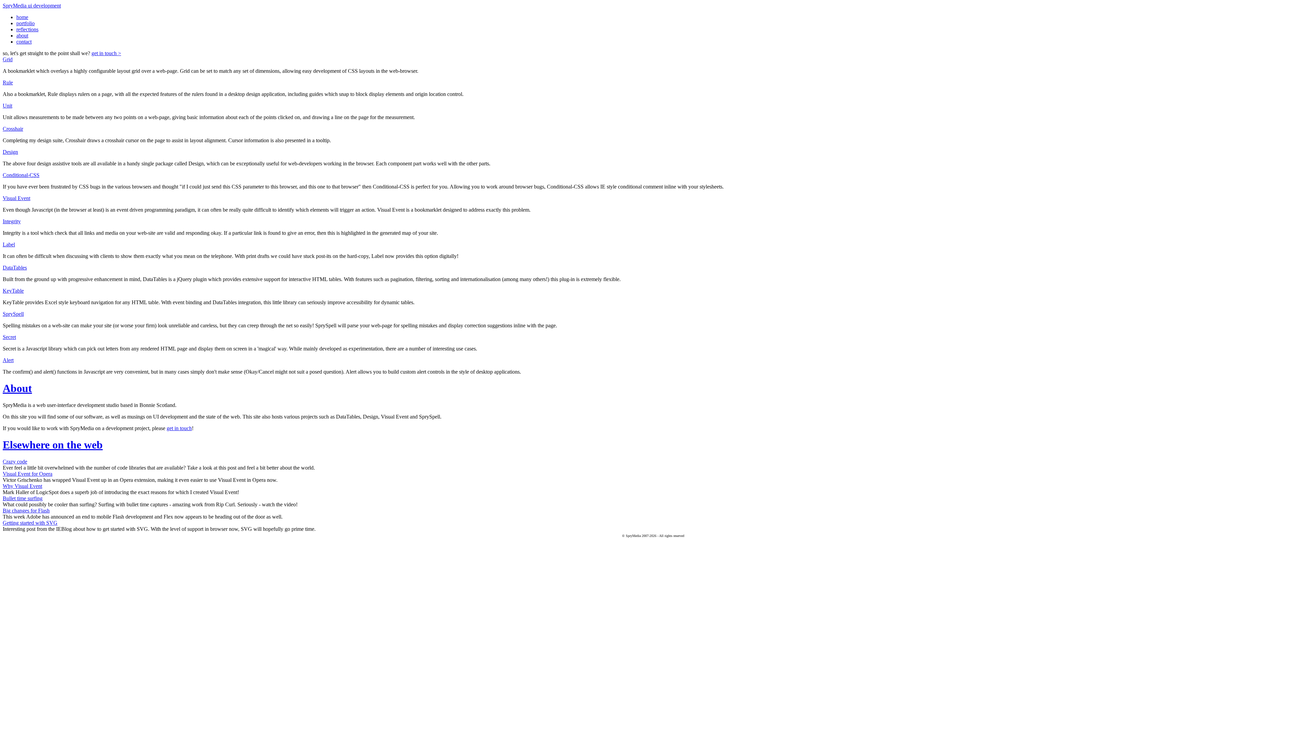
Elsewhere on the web (53, 445)
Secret (9, 337)
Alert (8, 360)
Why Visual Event (22, 486)
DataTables (15, 268)
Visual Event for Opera (27, 474)
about (22, 35)
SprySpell (13, 314)
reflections (27, 29)
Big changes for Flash (26, 510)
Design (10, 152)
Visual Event (16, 198)
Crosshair (13, 129)
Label (9, 244)
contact (24, 42)
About (17, 388)
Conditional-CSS (21, 175)
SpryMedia (32, 6)
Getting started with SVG (30, 523)
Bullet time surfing (23, 498)
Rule (8, 82)
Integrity (12, 221)
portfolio (25, 23)
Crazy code (15, 461)
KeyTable (13, 291)
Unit (7, 106)
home (22, 17)
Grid (8, 59)
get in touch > (106, 53)
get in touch (179, 428)
